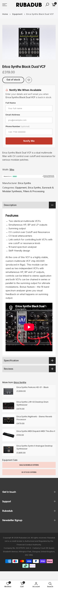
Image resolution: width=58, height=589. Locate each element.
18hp (11, 169)
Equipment (21, 187)
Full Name (11, 103)
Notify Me (29, 140)
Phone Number (18, 126)
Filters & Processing (33, 191)
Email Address (13, 115)
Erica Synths (24, 183)
